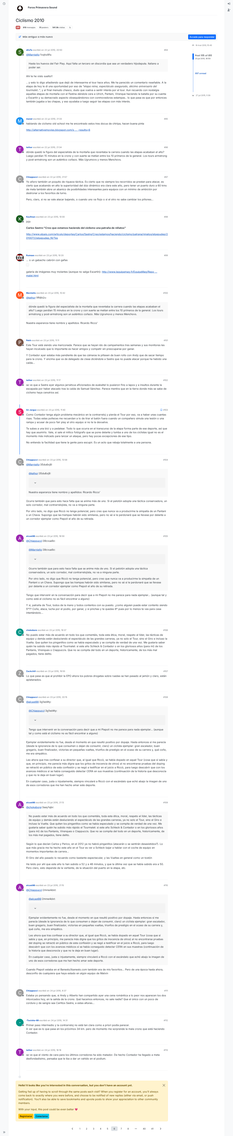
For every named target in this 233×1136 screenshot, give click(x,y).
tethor (29, 147)
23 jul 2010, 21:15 (55, 885)
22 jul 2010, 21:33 (53, 119)
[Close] (164, 1085)
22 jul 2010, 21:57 (58, 177)
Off (17, 27)
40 (144, 1128)
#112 (166, 1020)
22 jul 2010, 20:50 (53, 50)
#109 (165, 802)
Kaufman (30, 217)
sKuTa (29, 50)
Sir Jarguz (31, 410)
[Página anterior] (73, 1128)
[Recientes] (4, 3)
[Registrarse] (229, 10)
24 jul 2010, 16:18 (53, 1050)
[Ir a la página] (136, 1128)
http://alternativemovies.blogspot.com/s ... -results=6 (58, 129)
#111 (166, 990)
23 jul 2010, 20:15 (58, 697)
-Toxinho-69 (32, 1020)
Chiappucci (32, 177)
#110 (166, 885)
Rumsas (30, 255)
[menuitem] (229, 3)
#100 (165, 293)
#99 (166, 255)
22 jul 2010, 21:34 (53, 147)
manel (29, 119)
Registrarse (26, 1116)
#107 (165, 671)
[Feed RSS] (70, 27)
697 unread (200, 73)
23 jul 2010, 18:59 (55, 536)
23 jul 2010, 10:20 (55, 255)
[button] (4, 1132)
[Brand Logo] (21, 7)
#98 (166, 217)
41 (152, 1128)
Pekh (28, 340)
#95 (166, 119)
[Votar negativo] (159, 109)
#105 (165, 536)
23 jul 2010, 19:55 (56, 671)
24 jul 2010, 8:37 (58, 990)
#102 (165, 380)
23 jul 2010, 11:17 (53, 380)
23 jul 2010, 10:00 (56, 217)
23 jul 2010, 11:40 (57, 410)
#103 (165, 410)
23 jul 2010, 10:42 (56, 293)
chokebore (31, 630)
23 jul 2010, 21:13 (55, 802)
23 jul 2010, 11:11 (51, 340)
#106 (165, 630)
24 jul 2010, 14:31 (59, 1020)
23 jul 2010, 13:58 (58, 460)
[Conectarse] (229, 3)
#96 (166, 147)
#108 (165, 697)
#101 (166, 340)
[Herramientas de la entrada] (165, 109)
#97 (166, 177)
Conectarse (42, 1116)
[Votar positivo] (148, 109)
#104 (165, 460)
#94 (166, 50)
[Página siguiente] (161, 1128)
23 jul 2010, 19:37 (57, 630)
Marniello (31, 293)
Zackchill (31, 671)
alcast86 (30, 536)
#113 (166, 1050)
